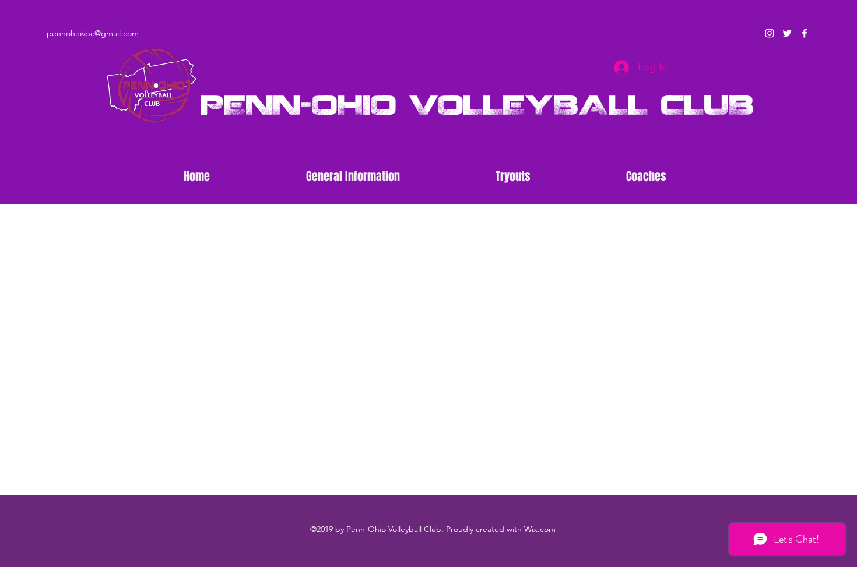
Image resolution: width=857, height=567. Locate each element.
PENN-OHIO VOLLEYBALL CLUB (477, 104)
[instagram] (769, 33)
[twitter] (787, 33)
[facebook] (804, 33)
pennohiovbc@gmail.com (93, 33)
